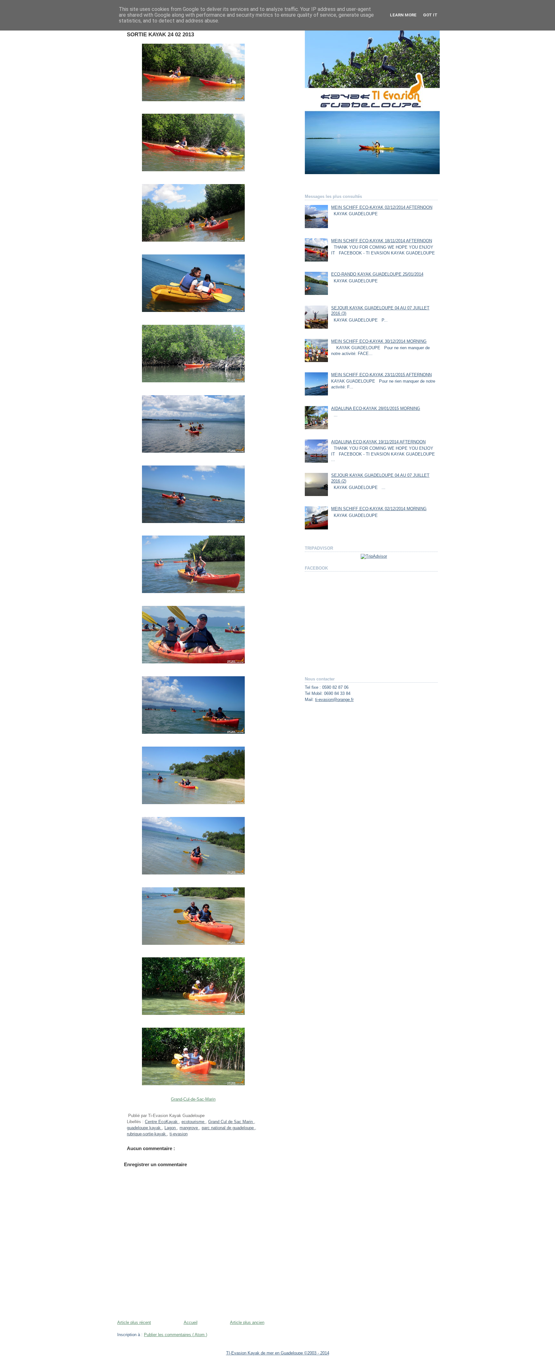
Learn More (403, 15)
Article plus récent (134, 1322)
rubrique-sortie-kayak (147, 1134)
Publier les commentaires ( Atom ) (175, 1335)
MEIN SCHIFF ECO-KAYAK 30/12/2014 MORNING (379, 341)
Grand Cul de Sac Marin (231, 1122)
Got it (430, 15)
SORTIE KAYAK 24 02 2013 (160, 34)
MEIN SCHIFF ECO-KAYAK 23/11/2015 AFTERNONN (381, 375)
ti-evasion (179, 1134)
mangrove (189, 1128)
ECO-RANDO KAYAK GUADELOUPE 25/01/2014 (377, 274)
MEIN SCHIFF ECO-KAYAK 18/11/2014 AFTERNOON (381, 241)
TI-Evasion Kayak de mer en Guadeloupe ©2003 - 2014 (277, 1353)
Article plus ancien (247, 1322)
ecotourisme (193, 1122)
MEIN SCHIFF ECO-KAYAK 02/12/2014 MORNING (379, 509)
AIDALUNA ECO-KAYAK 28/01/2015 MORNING (375, 408)
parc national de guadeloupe (228, 1128)
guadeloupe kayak (144, 1128)
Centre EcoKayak (162, 1122)
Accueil (191, 1322)
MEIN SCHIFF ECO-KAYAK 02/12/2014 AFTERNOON (381, 207)
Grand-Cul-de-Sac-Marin (193, 1099)
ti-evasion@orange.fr (334, 699)
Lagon (170, 1128)
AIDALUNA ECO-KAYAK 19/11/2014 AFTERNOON (378, 442)
